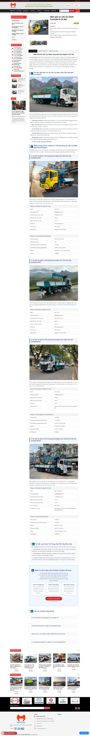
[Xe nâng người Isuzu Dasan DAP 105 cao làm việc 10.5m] (14, 80)
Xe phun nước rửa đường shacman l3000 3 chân (21, 91)
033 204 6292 (84, 733)
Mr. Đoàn (15, 55)
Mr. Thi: (15, 52)
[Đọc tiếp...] (14, 122)
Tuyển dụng (46, 10)
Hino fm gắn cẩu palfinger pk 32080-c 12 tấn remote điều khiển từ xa (45, 666)
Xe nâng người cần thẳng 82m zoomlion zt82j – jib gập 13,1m (16, 689)
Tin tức (32, 10)
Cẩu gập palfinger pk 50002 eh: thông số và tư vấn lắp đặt (15, 666)
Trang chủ (12, 10)
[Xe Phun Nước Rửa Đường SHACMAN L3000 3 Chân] (14, 92)
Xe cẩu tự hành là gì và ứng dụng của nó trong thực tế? (45, 617)
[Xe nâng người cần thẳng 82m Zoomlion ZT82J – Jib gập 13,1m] (16, 681)
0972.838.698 (19, 58)
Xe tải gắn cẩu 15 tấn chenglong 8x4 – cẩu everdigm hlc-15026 (29, 666)
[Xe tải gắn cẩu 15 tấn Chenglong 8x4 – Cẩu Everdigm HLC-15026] (30, 658)
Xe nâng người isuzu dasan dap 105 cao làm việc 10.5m (22, 80)
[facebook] (76, 708)
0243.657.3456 (16, 64)
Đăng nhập (67, 5)
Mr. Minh (15, 58)
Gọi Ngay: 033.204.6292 (53, 598)
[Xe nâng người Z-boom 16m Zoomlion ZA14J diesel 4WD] (30, 681)
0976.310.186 (19, 49)
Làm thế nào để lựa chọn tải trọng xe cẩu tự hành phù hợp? (46, 625)
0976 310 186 (39, 723)
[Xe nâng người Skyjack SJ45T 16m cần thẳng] (59, 681)
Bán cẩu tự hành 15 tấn (49, 485)
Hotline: (15, 67)
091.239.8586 (19, 55)
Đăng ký (77, 5)
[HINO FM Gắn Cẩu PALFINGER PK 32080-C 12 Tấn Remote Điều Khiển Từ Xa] (45, 658)
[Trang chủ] (15, 5)
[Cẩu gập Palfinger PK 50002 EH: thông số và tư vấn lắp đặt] (16, 658)
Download (53, 10)
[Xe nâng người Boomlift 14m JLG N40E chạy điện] (45, 681)
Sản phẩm (25, 10)
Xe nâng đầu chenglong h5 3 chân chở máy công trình (21, 86)
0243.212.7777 (16, 61)
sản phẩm (78, 11)
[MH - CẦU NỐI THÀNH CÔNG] (21, 718)
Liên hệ (39, 10)
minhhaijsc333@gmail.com (41, 728)
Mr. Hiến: (15, 49)
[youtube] (79, 708)
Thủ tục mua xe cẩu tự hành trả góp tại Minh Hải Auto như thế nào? (48, 633)
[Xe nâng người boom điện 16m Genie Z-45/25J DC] (73, 681)
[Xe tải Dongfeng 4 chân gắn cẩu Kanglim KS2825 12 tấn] (59, 658)
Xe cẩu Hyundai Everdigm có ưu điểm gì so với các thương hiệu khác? (48, 642)
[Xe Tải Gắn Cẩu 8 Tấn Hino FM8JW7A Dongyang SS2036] (73, 658)
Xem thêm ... (14, 39)
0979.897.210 (19, 52)
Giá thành (34, 141)
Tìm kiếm (72, 10)
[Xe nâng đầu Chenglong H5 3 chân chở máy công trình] (14, 86)
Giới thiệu (19, 10)
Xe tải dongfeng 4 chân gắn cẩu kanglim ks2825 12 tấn (59, 666)
